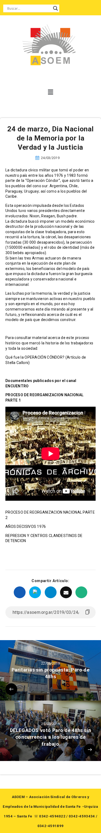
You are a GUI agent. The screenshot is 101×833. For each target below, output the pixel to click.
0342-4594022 (52, 816)
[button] (50, 92)
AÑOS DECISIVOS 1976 (25, 526)
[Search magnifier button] (55, 8)
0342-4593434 (82, 816)
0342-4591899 (50, 826)
